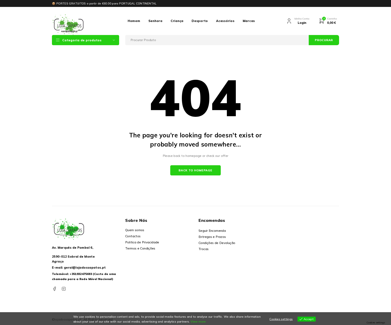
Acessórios (225, 21)
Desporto (200, 21)
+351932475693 (81, 274)
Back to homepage (195, 170)
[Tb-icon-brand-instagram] (63, 288)
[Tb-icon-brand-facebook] (54, 288)
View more (198, 321)
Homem (134, 21)
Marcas (249, 21)
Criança (177, 21)
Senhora (155, 21)
